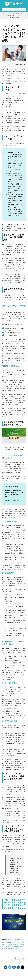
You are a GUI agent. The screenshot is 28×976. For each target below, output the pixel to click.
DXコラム (16, 939)
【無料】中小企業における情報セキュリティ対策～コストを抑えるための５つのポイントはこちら (14, 903)
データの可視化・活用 (16, 942)
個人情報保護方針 (12, 960)
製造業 (12, 948)
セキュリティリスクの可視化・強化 (14, 941)
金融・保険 (17, 948)
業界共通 (11, 946)
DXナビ (17, 958)
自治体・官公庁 (7, 948)
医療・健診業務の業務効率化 (14, 944)
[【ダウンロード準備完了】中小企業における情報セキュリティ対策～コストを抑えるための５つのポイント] (14, 914)
